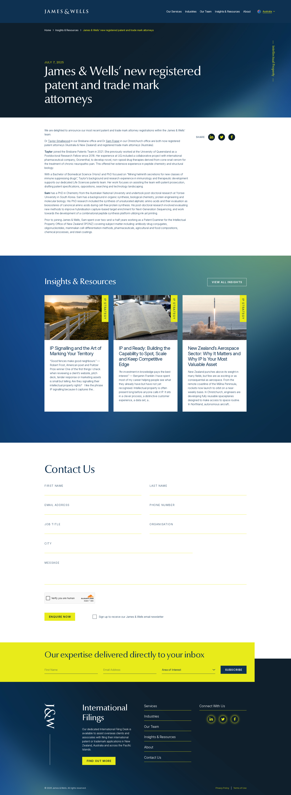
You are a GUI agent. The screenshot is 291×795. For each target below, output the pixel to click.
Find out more (99, 761)
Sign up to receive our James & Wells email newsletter (131, 616)
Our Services (174, 11)
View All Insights (227, 282)
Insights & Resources (227, 11)
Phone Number (162, 504)
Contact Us (152, 757)
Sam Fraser (113, 141)
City (48, 543)
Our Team (206, 11)
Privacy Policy (222, 788)
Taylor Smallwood (59, 141)
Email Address (57, 504)
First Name (53, 485)
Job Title (52, 524)
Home (47, 30)
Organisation (161, 524)
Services (150, 706)
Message (51, 562)
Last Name (158, 485)
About (247, 11)
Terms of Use (240, 788)
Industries (191, 11)
